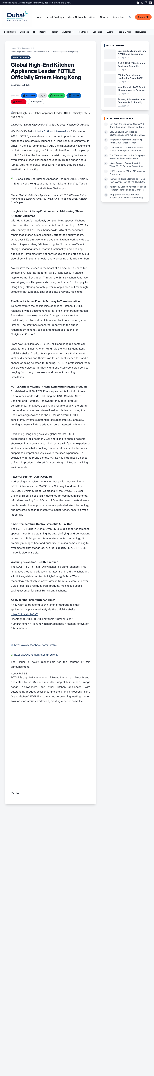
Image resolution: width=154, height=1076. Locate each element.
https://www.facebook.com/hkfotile (35, 645)
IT (34, 31)
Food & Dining (124, 31)
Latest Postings (55, 17)
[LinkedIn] (150, 3)
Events (110, 31)
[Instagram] (146, 3)
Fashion (54, 31)
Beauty (42, 31)
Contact (104, 17)
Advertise (118, 17)
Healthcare (83, 31)
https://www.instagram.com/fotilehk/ (36, 654)
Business (24, 31)
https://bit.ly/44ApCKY (24, 614)
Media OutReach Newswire (51, 131)
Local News (10, 31)
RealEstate (140, 31)
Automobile (68, 31)
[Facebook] (138, 3)
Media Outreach (77, 17)
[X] (142, 3)
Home (38, 17)
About (92, 17)
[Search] (130, 17)
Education (97, 31)
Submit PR (143, 17)
